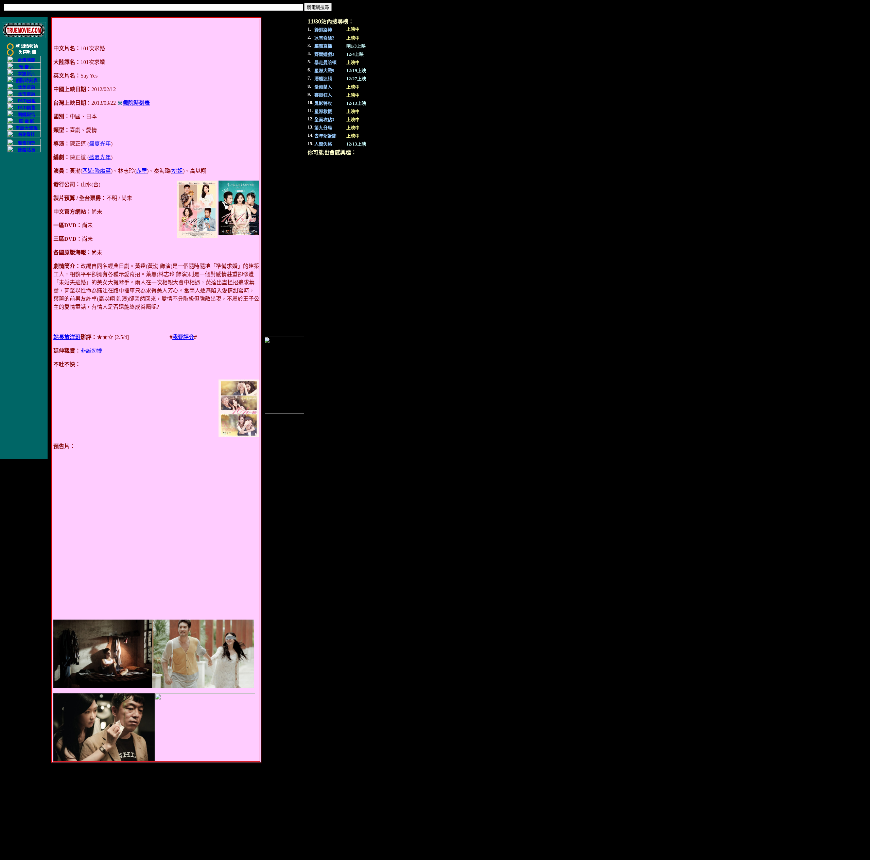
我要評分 (183, 337)
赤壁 (141, 171)
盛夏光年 (100, 144)
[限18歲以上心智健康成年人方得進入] (24, 136)
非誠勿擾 (91, 351)
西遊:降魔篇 (96, 171)
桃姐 (177, 171)
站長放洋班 (67, 337)
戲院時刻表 (136, 103)
